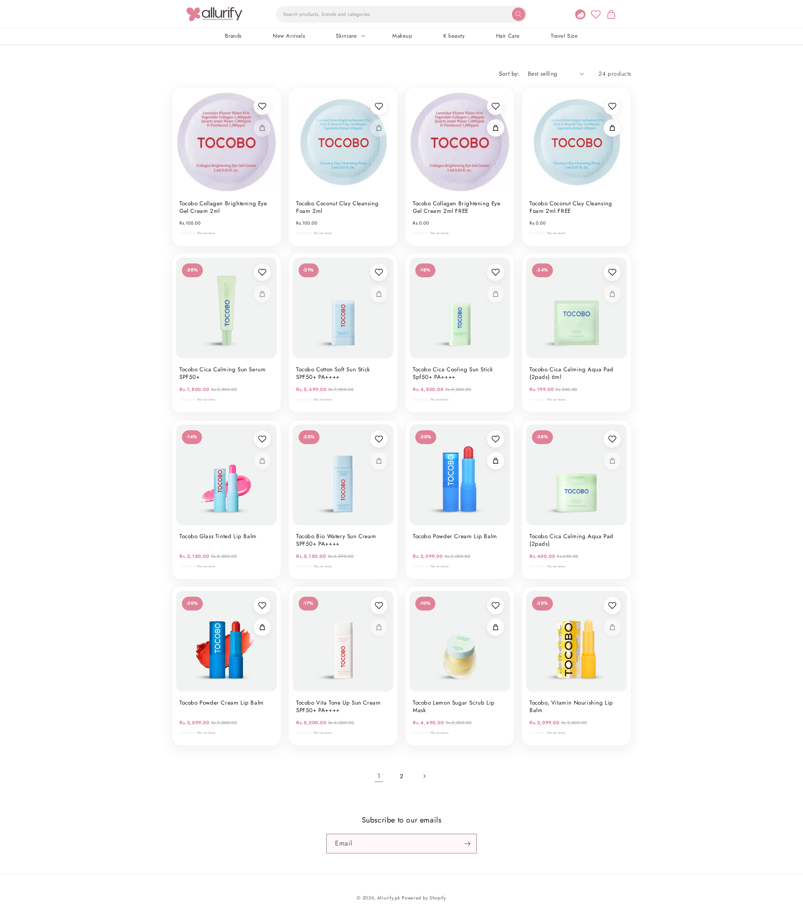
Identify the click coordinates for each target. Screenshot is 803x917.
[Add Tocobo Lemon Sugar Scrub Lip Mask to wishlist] (495, 605)
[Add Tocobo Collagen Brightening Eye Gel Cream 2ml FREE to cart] (495, 128)
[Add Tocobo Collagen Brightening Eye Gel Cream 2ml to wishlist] (262, 106)
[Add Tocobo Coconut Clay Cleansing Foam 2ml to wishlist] (379, 106)
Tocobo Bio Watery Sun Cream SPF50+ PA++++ (336, 540)
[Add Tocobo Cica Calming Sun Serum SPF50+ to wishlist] (262, 272)
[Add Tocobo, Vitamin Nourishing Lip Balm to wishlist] (612, 605)
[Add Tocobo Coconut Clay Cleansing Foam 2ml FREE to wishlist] (612, 106)
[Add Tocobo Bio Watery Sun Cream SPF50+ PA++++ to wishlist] (379, 439)
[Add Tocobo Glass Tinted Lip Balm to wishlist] (262, 439)
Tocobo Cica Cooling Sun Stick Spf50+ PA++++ (453, 373)
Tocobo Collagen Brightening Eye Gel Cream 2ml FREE (457, 207)
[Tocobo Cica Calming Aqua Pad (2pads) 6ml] (576, 308)
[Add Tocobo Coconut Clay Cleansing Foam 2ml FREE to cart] (612, 128)
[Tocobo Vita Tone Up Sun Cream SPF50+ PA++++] (343, 641)
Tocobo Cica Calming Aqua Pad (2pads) (571, 540)
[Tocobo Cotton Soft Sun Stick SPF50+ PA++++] (343, 308)
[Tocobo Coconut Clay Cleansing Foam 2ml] (343, 142)
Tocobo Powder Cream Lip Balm (455, 536)
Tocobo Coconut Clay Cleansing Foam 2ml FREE (570, 207)
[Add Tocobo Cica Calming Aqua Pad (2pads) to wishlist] (612, 439)
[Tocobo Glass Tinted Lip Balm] (226, 474)
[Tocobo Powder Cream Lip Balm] (459, 474)
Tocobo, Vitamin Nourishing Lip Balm (571, 706)
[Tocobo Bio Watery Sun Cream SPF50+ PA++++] (343, 474)
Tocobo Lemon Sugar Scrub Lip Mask (454, 706)
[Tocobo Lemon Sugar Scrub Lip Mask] (459, 641)
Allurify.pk (388, 897)
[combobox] (401, 14)
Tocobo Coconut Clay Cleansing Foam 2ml (337, 207)
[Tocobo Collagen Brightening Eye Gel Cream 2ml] (226, 142)
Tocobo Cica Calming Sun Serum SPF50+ (222, 373)
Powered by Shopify (424, 897)
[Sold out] (262, 128)
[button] (611, 14)
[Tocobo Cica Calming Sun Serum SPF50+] (226, 308)
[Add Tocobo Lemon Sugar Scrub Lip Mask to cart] (495, 627)
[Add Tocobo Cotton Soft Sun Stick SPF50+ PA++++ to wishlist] (379, 272)
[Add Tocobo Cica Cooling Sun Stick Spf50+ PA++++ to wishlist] (495, 272)
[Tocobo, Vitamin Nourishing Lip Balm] (576, 641)
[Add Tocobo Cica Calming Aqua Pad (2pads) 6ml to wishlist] (612, 272)
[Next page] (424, 776)
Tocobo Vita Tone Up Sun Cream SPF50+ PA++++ (338, 706)
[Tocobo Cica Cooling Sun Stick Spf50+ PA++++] (459, 308)
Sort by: (509, 73)
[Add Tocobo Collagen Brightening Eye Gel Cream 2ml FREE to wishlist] (495, 106)
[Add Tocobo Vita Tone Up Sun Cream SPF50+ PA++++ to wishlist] (379, 605)
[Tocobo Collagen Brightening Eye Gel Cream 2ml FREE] (459, 142)
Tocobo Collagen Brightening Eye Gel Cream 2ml (223, 207)
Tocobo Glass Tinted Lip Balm (218, 536)
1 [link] (379, 776)
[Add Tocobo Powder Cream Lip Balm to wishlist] (495, 439)
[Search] (518, 14)
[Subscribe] (467, 843)
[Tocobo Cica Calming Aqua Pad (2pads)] (576, 474)
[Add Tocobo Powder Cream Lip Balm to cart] (495, 461)
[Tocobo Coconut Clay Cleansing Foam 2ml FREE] (576, 142)
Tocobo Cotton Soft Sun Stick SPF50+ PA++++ (333, 373)
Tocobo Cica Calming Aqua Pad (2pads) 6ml (571, 373)
